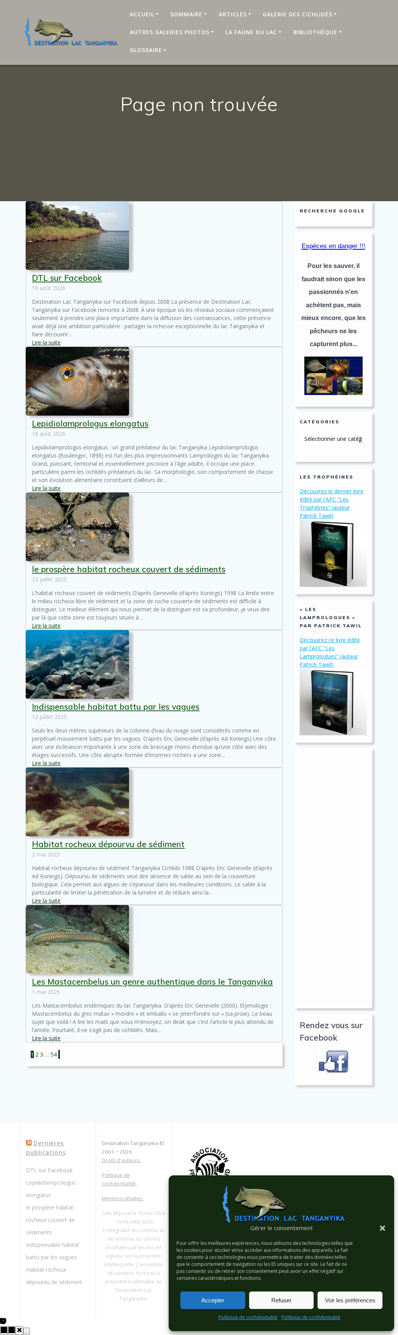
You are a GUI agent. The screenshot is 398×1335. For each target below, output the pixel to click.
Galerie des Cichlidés (297, 14)
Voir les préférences (350, 1300)
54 (54, 1054)
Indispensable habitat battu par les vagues (115, 706)
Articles (233, 14)
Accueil (142, 14)
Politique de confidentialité (248, 1317)
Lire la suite (46, 342)
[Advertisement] (333, 878)
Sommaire (186, 14)
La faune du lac (251, 32)
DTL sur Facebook (67, 278)
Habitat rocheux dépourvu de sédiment (108, 844)
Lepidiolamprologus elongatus (90, 423)
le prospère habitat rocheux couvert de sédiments (128, 569)
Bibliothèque (315, 32)
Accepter (212, 1300)
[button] (382, 1228)
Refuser (281, 1300)
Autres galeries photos (169, 32)
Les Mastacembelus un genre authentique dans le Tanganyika (152, 981)
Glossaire (146, 50)
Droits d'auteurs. (121, 1160)
